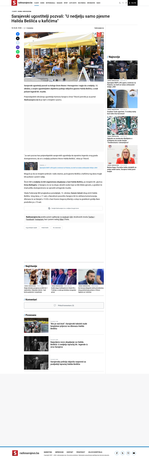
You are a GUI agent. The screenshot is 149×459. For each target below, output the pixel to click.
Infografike (91, 3)
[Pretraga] (123, 3)
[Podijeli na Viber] (18, 47)
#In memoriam (57, 227)
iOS (71, 217)
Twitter (91, 217)
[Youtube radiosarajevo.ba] (134, 453)
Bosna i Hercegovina (24, 11)
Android (65, 217)
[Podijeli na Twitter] (18, 38)
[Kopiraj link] (18, 56)
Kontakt (70, 452)
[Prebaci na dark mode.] (120, 3)
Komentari (31, 299)
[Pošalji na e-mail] (18, 43)
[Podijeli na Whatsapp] (18, 52)
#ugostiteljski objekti (31, 227)
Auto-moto (72, 3)
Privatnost (80, 452)
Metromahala (50, 3)
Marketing (48, 452)
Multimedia (82, 3)
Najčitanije (31, 266)
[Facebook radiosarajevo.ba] (117, 453)
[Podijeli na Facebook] (18, 34)
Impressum (59, 452)
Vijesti (36, 3)
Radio (98, 3)
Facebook (30, 219)
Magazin (59, 3)
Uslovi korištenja (95, 452)
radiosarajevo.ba (61, 455)
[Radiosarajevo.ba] (25, 453)
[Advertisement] (64, 128)
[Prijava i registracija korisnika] (126, 3)
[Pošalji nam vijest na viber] (128, 453)
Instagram (39, 219)
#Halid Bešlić (44, 227)
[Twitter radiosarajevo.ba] (123, 453)
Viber (61, 219)
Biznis (42, 3)
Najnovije (114, 57)
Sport (66, 3)
